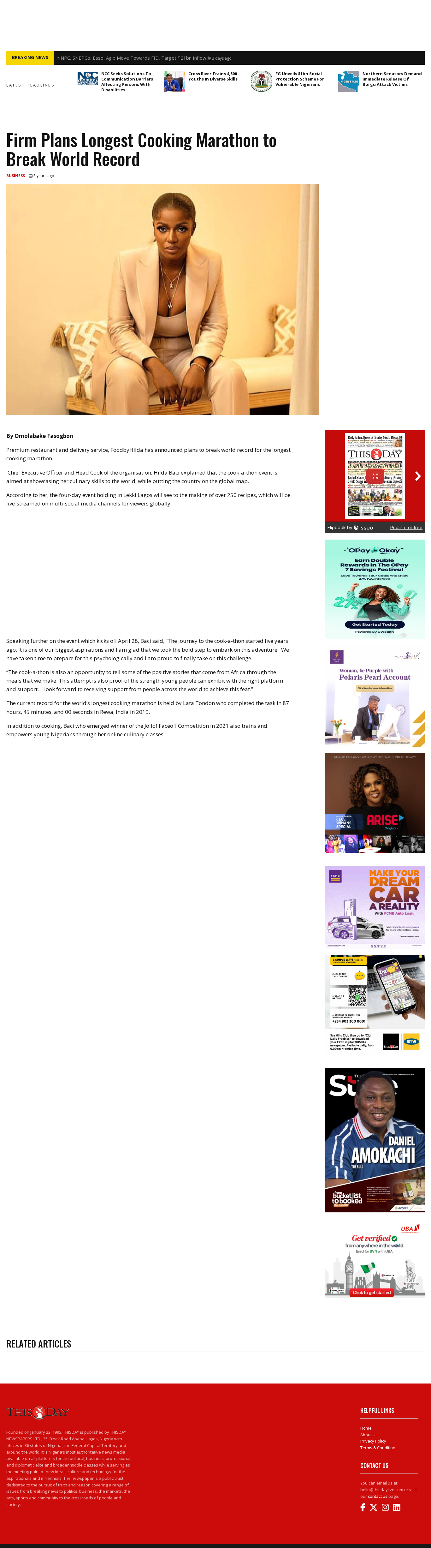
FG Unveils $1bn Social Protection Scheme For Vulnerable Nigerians (299, 79)
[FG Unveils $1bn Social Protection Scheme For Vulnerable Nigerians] (261, 81)
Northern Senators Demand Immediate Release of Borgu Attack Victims (392, 79)
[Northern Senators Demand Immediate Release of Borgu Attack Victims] (348, 81)
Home (366, 1428)
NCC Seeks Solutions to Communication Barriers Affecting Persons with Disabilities (127, 82)
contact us (377, 1496)
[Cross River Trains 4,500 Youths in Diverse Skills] (174, 81)
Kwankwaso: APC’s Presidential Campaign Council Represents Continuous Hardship (147, 58)
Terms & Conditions (379, 1447)
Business (16, 175)
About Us (369, 1434)
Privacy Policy (373, 1441)
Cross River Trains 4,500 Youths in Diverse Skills (213, 76)
